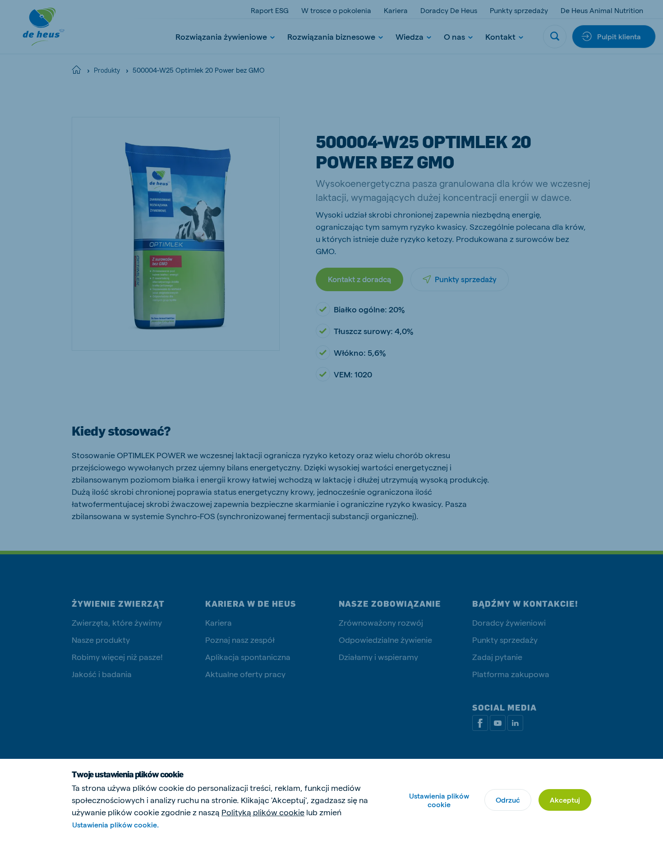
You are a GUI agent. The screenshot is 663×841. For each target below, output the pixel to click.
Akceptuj (565, 799)
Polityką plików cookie (262, 812)
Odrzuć (508, 799)
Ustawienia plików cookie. (115, 824)
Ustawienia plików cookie (439, 799)
